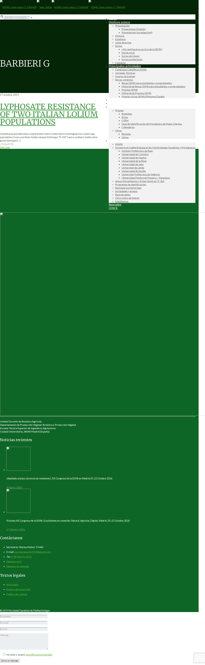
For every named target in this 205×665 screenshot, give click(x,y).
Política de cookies (16, 594)
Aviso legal (12, 584)
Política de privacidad (18, 589)
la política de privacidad (39, 654)
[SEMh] (62, 7)
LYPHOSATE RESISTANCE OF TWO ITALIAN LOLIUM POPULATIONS (49, 114)
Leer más (5, 147)
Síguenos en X (13, 561)
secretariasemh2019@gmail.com (33, 551)
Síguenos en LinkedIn (17, 566)
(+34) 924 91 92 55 (21, 556)
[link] (31, 17)
